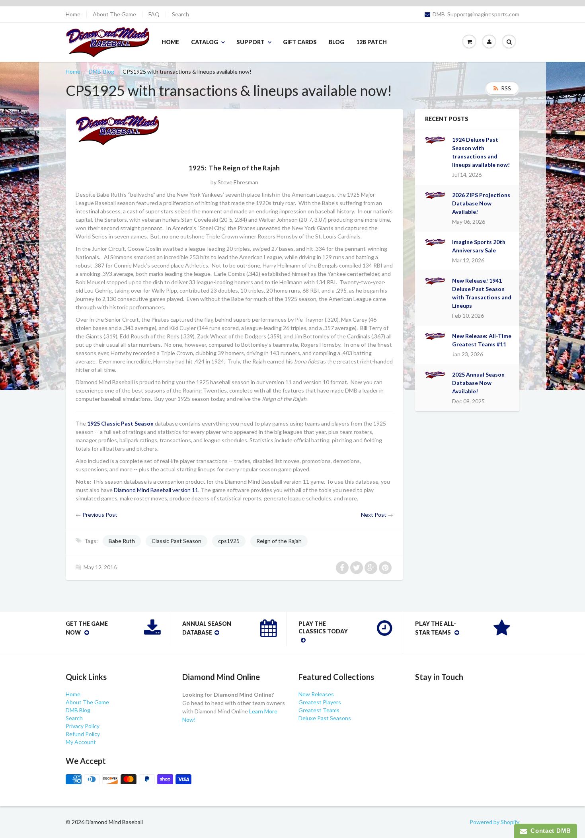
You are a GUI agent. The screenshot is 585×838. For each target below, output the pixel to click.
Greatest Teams (318, 710)
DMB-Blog (101, 71)
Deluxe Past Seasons (324, 718)
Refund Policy (83, 734)
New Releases (316, 694)
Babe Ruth (122, 540)
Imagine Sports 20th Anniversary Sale (478, 246)
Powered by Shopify (494, 821)
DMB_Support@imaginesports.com (476, 14)
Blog (336, 42)
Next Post (373, 514)
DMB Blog (78, 710)
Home (73, 14)
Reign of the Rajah (279, 540)
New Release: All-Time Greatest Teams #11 (481, 340)
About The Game (114, 14)
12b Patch (371, 42)
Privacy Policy (82, 726)
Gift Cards (300, 42)
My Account (81, 741)
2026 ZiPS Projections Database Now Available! (481, 203)
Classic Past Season (176, 540)
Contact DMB (549, 830)
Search (180, 14)
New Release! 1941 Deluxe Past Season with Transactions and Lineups (481, 293)
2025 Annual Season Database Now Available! (478, 383)
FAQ (154, 14)
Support (250, 42)
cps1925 (229, 540)
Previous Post (99, 514)
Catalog (204, 42)
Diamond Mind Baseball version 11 (156, 489)
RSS (506, 88)
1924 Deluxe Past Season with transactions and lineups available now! (481, 152)
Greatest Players (319, 702)
